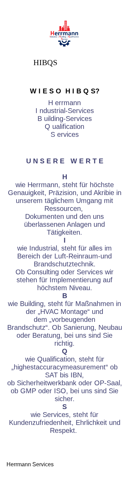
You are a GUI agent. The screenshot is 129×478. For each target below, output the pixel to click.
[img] (65, 34)
